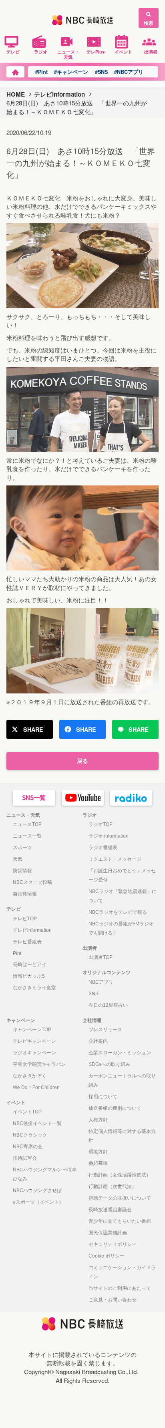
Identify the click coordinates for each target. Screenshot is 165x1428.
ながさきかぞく (29, 1076)
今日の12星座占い (108, 1005)
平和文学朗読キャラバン (39, 1064)
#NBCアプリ (128, 71)
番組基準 (98, 1163)
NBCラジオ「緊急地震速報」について (123, 896)
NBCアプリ (101, 982)
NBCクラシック (30, 1135)
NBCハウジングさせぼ (37, 1190)
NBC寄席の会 (27, 1146)
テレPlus (96, 51)
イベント (123, 51)
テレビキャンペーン (34, 1041)
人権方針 (98, 1120)
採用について (103, 1096)
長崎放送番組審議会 (110, 1209)
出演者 (150, 51)
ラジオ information (109, 836)
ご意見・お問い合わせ (113, 1300)
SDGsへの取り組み (109, 1064)
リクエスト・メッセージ (115, 859)
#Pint (41, 71)
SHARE (33, 729)
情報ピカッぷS (29, 976)
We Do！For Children (36, 1087)
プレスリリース (105, 1029)
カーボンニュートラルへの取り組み (122, 1080)
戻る (82, 761)
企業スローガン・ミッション (120, 1053)
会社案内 (98, 1041)
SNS (94, 993)
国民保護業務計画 (108, 1233)
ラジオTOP (101, 824)
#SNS (101, 71)
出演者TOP (101, 957)
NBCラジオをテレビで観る (118, 912)
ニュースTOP (27, 824)
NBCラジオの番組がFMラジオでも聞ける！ (121, 928)
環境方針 (98, 1152)
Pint (17, 953)
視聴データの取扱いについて (120, 1198)
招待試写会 (25, 1158)
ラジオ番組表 (103, 847)
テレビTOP (25, 918)
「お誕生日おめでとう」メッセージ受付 (122, 875)
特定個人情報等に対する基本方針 (122, 1136)
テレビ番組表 (27, 942)
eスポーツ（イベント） (38, 1202)
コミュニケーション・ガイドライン (122, 1272)
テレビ (13, 51)
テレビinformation (59, 94)
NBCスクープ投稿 (32, 882)
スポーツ (22, 847)
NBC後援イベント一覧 (37, 1123)
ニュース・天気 (68, 54)
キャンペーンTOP (32, 1029)
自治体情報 (25, 894)
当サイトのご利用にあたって (120, 1288)
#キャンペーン (71, 71)
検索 (148, 22)
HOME (15, 94)
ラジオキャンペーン (34, 1053)
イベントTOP (27, 1112)
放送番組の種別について (115, 1108)
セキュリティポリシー (113, 1244)
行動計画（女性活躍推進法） (120, 1175)
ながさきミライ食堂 (34, 987)
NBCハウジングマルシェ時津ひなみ (44, 1174)
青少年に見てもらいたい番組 (120, 1221)
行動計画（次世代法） (113, 1186)
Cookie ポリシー (107, 1256)
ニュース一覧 (27, 836)
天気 (17, 859)
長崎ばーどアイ (29, 964)
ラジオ (40, 51)
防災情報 (22, 870)
